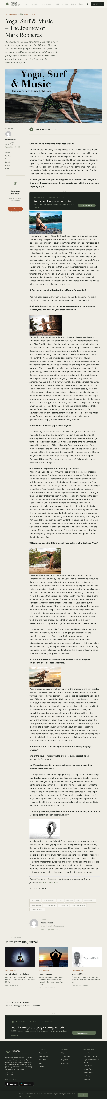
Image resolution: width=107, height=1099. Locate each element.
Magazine (64, 1060)
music (60, 901)
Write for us (65, 1063)
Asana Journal (47, 922)
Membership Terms (90, 1056)
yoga (78, 901)
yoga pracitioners (78, 905)
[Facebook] (7, 1074)
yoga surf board (37, 909)
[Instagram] (12, 1074)
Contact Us (87, 1079)
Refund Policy (88, 1072)
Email (7, 168)
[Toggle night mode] (88, 4)
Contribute (97, 4)
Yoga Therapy (47, 4)
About (63, 1053)
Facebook (8, 156)
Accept (83, 1095)
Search (81, 4)
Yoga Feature (11, 14)
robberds (69, 901)
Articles (33, 4)
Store (73, 4)
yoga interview (50, 905)
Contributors (65, 1056)
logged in (20, 1006)
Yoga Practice (62, 4)
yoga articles (89, 901)
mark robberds (48, 901)
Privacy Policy (88, 1069)
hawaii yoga (35, 901)
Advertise (86, 1053)
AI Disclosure (87, 1065)
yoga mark (64, 905)
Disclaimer (86, 1076)
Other (41, 1063)
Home (25, 4)
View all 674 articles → (50, 930)
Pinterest (8, 165)
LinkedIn (7, 162)
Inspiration (42, 1060)
